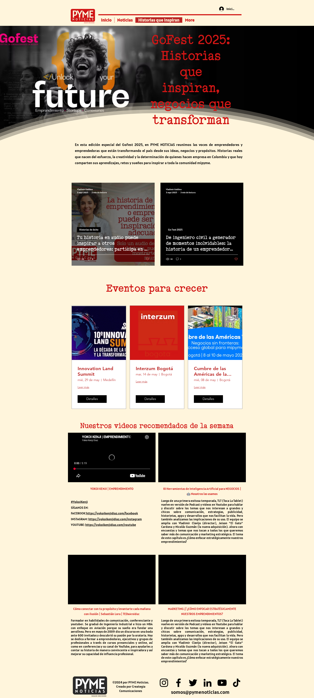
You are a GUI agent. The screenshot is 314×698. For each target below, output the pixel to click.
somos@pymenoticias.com (200, 692)
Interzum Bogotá (154, 368)
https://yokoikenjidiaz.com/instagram (115, 519)
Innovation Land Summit (95, 371)
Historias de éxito (88, 229)
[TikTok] (236, 682)
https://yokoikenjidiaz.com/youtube (110, 525)
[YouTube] (222, 682)
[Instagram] (164, 682)
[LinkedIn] (207, 682)
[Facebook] (178, 682)
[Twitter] (193, 682)
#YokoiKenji (79, 502)
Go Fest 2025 (175, 229)
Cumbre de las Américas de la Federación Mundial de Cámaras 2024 (210, 371)
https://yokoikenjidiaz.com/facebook (112, 513)
